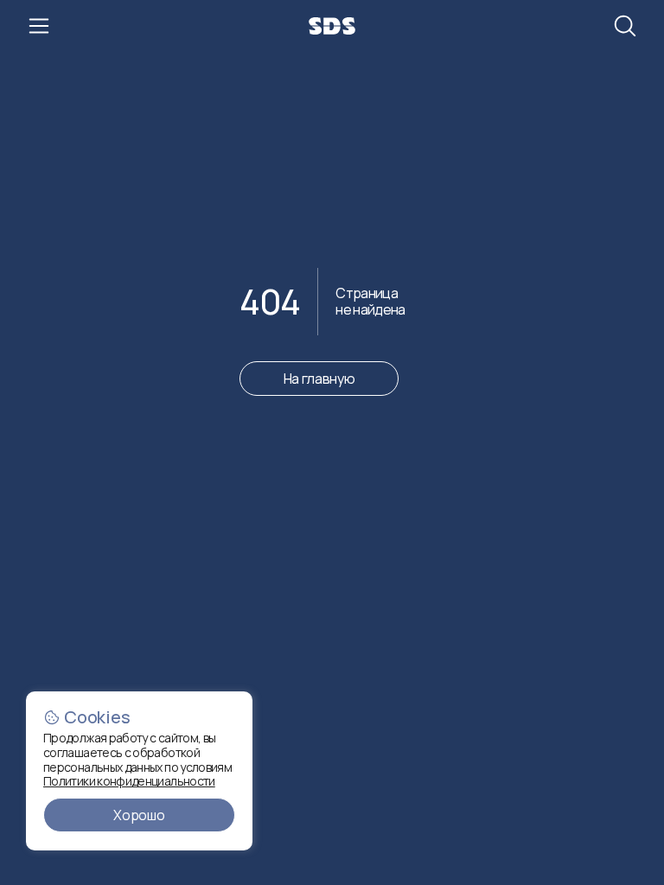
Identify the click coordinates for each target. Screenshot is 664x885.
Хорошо (138, 815)
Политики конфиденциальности (129, 781)
